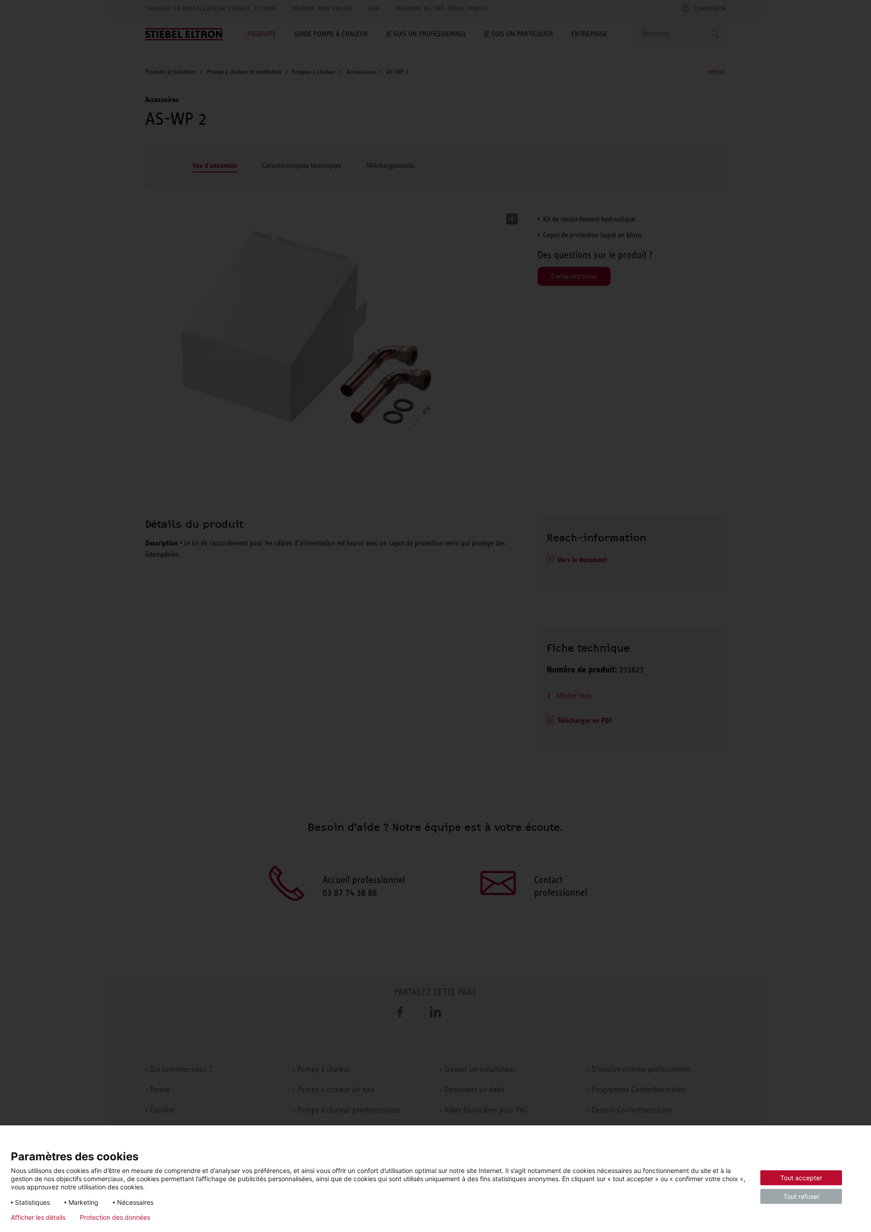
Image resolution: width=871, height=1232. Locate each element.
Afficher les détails (38, 1217)
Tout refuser (801, 1196)
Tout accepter (801, 1178)
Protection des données (115, 1217)
